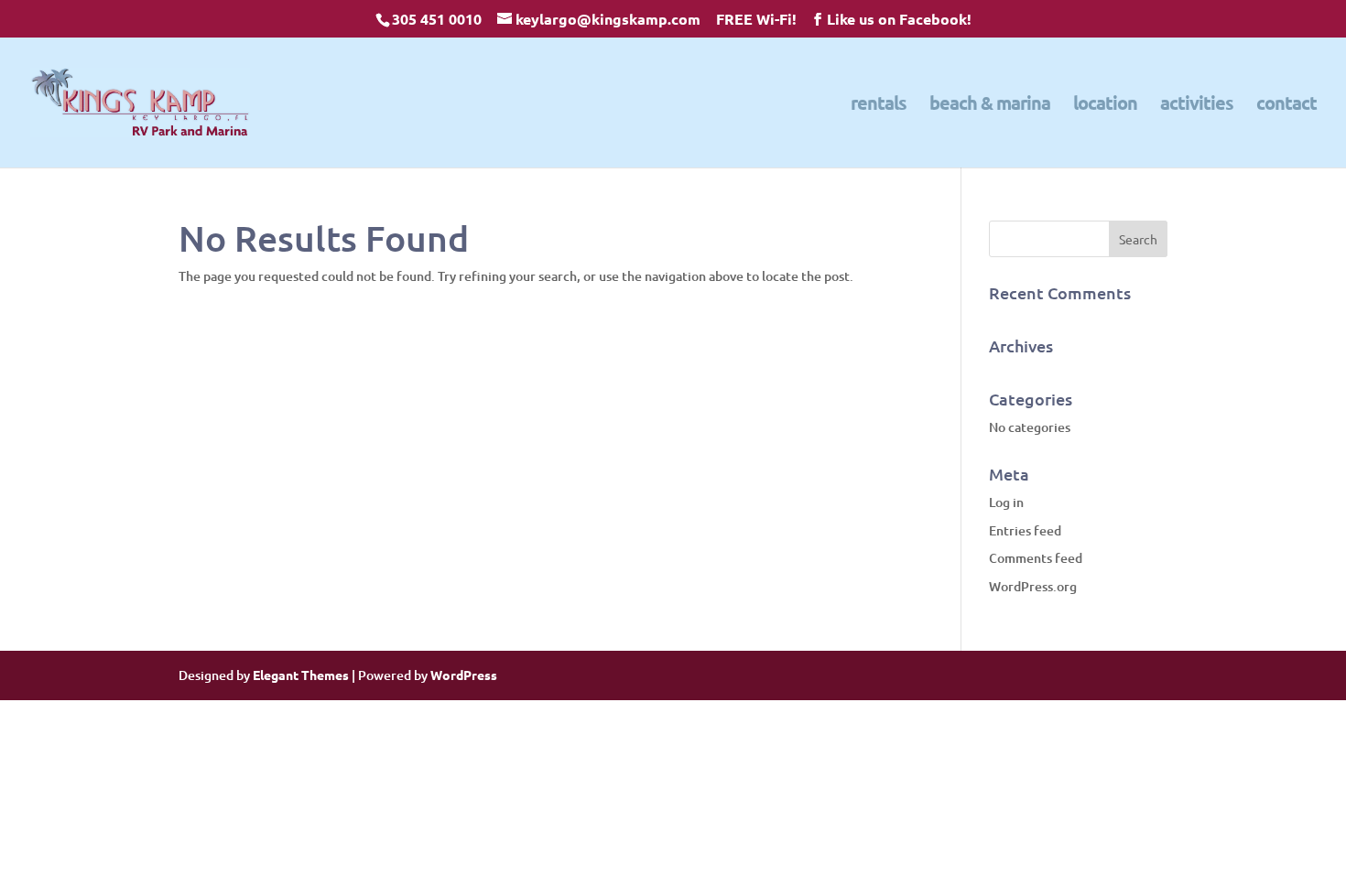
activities (1196, 105)
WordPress (463, 674)
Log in (1006, 502)
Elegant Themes (301, 674)
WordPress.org (1033, 586)
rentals (878, 105)
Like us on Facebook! (899, 18)
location (1105, 105)
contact (1286, 105)
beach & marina (989, 105)
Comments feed (1035, 558)
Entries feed (1025, 530)
